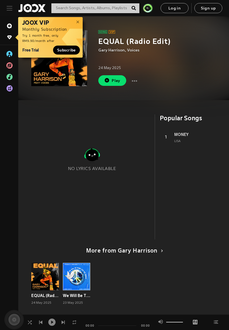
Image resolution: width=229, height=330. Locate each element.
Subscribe (66, 50)
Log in (174, 8)
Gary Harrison (111, 50)
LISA (177, 141)
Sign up (208, 8)
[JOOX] (32, 8)
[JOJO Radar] (147, 8)
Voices (133, 50)
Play (116, 81)
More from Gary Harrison (122, 251)
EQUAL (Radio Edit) (45, 295)
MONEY (181, 134)
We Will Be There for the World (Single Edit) (76, 295)
